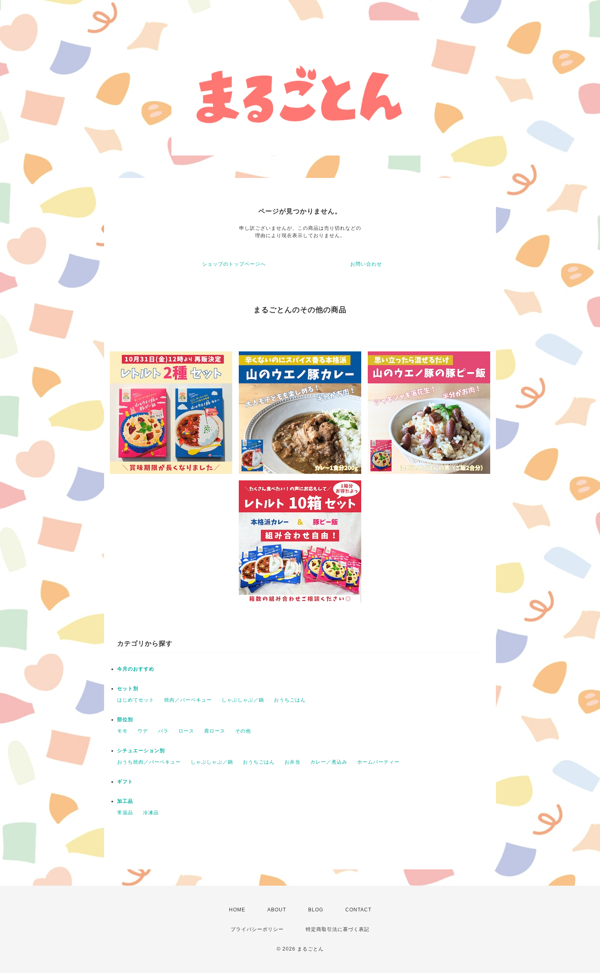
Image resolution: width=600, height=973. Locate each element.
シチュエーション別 (141, 750)
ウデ (143, 731)
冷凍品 (151, 812)
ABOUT (276, 910)
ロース (186, 731)
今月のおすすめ (135, 669)
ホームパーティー (378, 762)
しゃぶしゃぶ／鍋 (243, 700)
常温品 (125, 812)
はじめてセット (135, 700)
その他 (243, 731)
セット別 (127, 688)
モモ (122, 731)
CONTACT (358, 910)
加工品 (125, 801)
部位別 (125, 719)
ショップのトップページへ (234, 264)
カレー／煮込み (328, 762)
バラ (163, 731)
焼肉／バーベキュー (188, 700)
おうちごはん (290, 700)
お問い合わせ (366, 264)
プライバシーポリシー (257, 929)
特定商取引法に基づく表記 (337, 929)
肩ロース (214, 731)
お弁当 (292, 762)
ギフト (125, 781)
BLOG (315, 910)
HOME (237, 910)
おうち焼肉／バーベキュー (149, 762)
